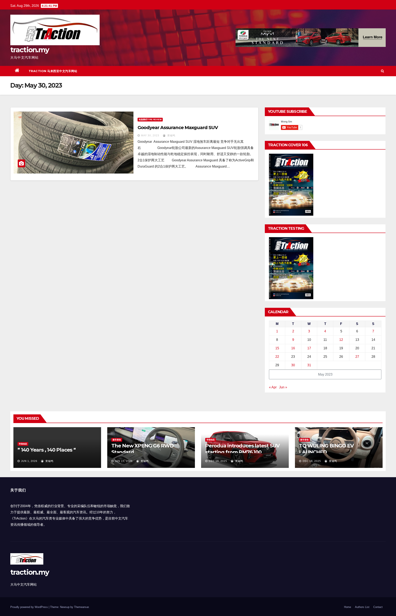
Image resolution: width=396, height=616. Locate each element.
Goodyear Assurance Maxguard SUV (178, 127)
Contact (378, 607)
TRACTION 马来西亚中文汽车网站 (53, 71)
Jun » (283, 387)
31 (309, 365)
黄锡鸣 (170, 135)
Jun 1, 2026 (29, 461)
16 (293, 348)
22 (277, 356)
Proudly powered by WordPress (29, 607)
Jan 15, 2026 (124, 461)
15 (277, 348)
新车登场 (117, 440)
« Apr (273, 387)
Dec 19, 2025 (218, 461)
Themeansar (81, 607)
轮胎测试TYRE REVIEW (150, 119)
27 (357, 356)
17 (309, 348)
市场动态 (23, 444)
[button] (382, 71)
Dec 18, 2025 (312, 461)
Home (347, 607)
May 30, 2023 (150, 135)
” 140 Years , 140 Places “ (47, 450)
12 (341, 339)
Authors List (362, 607)
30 (293, 365)
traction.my (29, 49)
